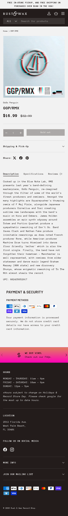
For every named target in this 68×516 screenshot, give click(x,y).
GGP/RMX (14, 31)
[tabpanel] (34, 230)
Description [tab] (11, 173)
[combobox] (34, 21)
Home (5, 31)
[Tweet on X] (14, 158)
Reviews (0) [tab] (56, 173)
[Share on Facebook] (21, 158)
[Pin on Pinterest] (27, 158)
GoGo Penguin (10, 102)
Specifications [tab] (33, 173)
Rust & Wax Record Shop (23, 508)
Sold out (45, 132)
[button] (56, 13)
